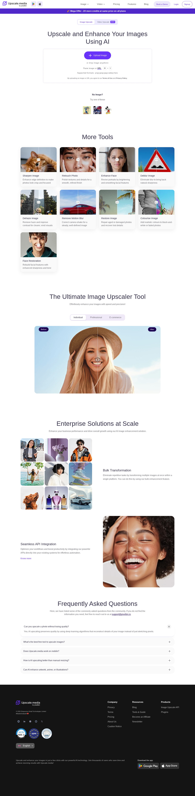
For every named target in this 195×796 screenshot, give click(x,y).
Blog (134, 707)
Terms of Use (107, 78)
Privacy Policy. (121, 78)
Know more (26, 558)
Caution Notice (115, 726)
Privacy (111, 707)
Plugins (164, 712)
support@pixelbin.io (121, 614)
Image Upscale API (170, 707)
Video (100, 4)
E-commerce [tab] (115, 317)
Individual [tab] (78, 317)
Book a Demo (162, 4)
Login (176, 4)
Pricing (111, 717)
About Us (112, 721)
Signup (187, 4)
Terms (110, 712)
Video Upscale (105, 22)
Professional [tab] (96, 317)
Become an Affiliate (141, 717)
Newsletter (137, 721)
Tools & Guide (139, 712)
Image (83, 4)
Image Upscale (86, 22)
